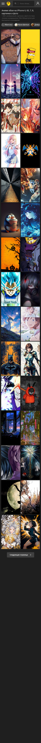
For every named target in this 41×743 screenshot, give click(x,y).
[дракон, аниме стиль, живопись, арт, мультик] (10, 324)
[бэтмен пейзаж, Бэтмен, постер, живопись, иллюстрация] (10, 359)
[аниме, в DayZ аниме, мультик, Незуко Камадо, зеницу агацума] (30, 220)
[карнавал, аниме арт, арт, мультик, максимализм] (10, 532)
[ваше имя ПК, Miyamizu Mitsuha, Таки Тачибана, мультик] (10, 81)
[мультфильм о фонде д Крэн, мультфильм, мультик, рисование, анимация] (30, 393)
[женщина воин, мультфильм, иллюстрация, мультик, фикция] (30, 359)
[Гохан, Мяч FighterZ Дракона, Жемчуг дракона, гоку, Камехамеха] (10, 393)
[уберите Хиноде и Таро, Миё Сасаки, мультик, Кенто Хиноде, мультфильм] (30, 324)
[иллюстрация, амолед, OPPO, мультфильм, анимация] (30, 150)
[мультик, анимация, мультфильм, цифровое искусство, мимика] (30, 289)
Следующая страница (19, 555)
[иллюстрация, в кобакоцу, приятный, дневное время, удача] (10, 220)
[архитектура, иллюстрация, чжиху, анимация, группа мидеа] (10, 185)
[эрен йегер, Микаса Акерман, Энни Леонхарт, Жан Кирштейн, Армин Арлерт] (10, 116)
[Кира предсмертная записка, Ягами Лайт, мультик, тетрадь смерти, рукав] (10, 463)
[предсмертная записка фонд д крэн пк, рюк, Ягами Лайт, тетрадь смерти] (10, 497)
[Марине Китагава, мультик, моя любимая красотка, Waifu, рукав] (10, 150)
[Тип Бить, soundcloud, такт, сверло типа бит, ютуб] (30, 46)
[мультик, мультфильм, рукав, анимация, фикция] (30, 532)
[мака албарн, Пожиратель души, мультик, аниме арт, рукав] (30, 254)
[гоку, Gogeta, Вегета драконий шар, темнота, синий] (30, 81)
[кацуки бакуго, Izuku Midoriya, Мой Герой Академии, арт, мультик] (30, 116)
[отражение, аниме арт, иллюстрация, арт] (10, 428)
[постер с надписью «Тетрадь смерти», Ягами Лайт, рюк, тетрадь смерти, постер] (30, 463)
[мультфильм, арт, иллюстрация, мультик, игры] (30, 185)
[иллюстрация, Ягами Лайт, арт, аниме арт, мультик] (30, 497)
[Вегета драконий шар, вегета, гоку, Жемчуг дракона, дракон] (10, 289)
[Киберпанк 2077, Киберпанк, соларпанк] (30, 428)
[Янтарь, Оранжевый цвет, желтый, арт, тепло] (10, 254)
